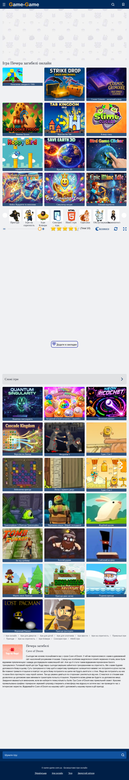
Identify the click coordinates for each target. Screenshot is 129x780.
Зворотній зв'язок (86, 773)
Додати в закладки (66, 344)
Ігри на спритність (100, 636)
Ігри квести (82, 636)
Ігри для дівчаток (28, 636)
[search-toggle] (113, 4)
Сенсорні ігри (60, 639)
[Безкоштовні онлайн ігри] (24, 4)
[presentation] (5, 215)
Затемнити (104, 229)
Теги (70, 773)
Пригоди (10, 639)
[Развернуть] (124, 229)
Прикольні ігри (119, 636)
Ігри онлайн (11, 636)
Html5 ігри (75, 639)
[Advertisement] (33, 34)
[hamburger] (4, 4)
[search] (122, 755)
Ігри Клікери (44, 639)
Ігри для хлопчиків (65, 636)
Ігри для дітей (46, 636)
